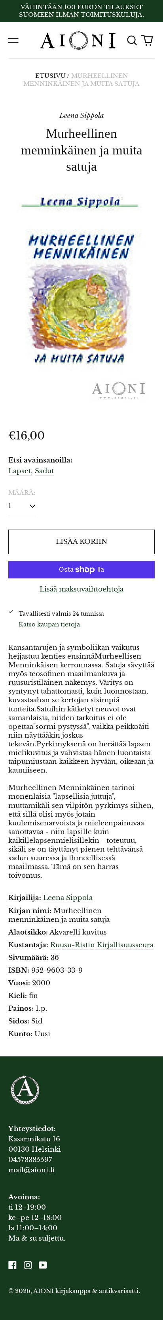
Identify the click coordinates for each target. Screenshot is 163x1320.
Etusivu (50, 75)
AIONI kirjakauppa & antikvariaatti (85, 1291)
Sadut (44, 471)
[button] (131, 40)
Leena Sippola (68, 898)
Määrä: (21, 492)
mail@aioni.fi (31, 1170)
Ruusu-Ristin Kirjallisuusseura (102, 945)
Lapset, (20, 471)
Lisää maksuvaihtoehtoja (81, 589)
